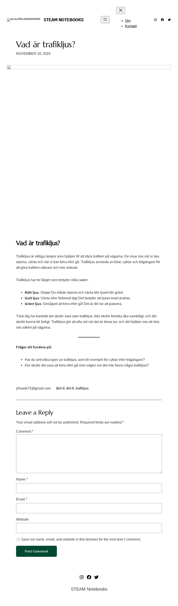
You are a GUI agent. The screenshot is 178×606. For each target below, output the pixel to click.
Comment (24, 431)
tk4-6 (70, 388)
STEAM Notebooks (64, 20)
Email (21, 499)
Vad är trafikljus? (45, 44)
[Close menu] (120, 10)
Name (22, 479)
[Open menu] (105, 19)
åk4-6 (60, 388)
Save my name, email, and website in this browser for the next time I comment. (81, 539)
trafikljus (82, 388)
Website (22, 519)
